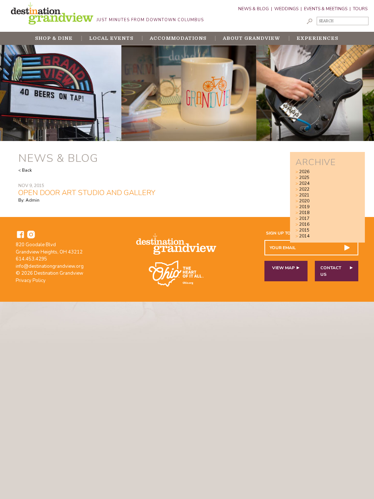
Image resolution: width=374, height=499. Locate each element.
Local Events (111, 38)
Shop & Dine (54, 38)
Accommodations (178, 38)
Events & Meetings (325, 9)
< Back (25, 170)
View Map (283, 268)
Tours (360, 9)
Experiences (317, 38)
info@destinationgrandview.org (50, 266)
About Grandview (251, 38)
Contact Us (330, 271)
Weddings (286, 9)
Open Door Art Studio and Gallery (86, 193)
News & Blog (253, 9)
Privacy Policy (31, 280)
